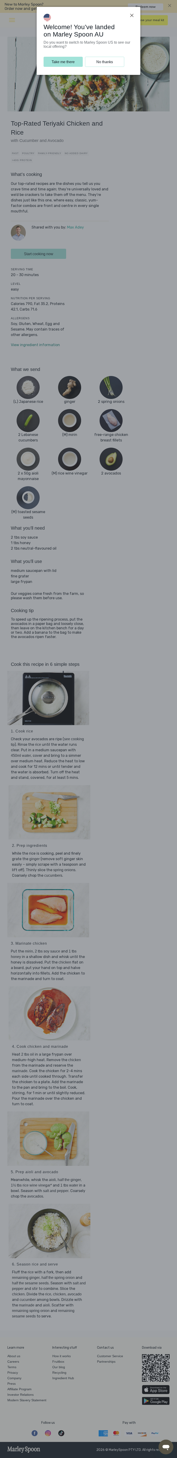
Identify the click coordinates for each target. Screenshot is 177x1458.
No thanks (104, 62)
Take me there (63, 62)
